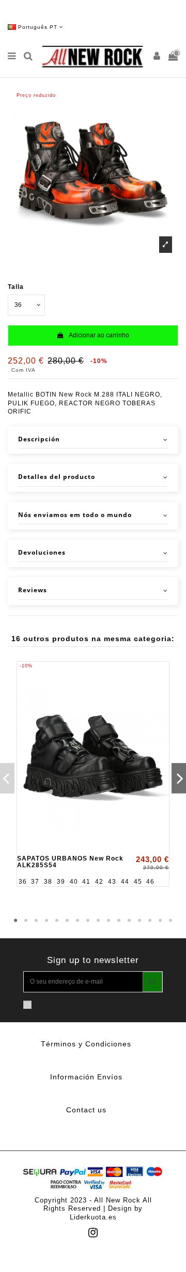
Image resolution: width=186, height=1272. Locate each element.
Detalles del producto (56, 477)
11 (119, 921)
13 (139, 921)
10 (108, 921)
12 (129, 921)
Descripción (39, 439)
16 (170, 921)
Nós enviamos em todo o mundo (75, 515)
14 (150, 921)
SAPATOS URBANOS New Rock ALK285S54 (70, 862)
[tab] (93, 440)
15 (160, 921)
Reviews (32, 590)
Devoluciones (42, 552)
